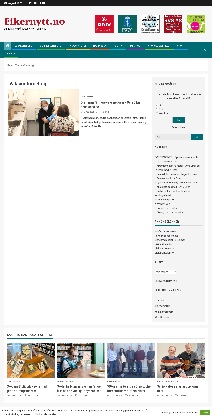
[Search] (205, 50)
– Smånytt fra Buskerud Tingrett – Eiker (176, 174)
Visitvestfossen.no (165, 248)
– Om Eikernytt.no (164, 199)
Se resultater (179, 127)
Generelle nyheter (51, 46)
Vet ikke (163, 113)
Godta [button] (205, 412)
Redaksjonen (103, 112)
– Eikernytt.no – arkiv (166, 208)
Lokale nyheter (24, 46)
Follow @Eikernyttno (166, 280)
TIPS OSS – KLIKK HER (38, 3)
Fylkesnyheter (77, 46)
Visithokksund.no (164, 244)
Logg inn (159, 300)
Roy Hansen (132, 395)
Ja (160, 105)
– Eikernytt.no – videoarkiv (169, 212)
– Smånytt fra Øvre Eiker (168, 178)
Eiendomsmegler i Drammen (170, 239)
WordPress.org (163, 317)
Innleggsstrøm (162, 306)
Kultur (11, 53)
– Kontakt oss (162, 203)
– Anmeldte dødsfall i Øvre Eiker (172, 186)
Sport (181, 46)
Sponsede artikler (159, 46)
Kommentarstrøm (164, 311)
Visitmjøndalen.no (164, 252)
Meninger (135, 46)
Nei (161, 109)
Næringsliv (100, 46)
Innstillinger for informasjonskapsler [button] (179, 412)
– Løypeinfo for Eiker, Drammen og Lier (176, 182)
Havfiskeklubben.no (165, 231)
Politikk (118, 46)
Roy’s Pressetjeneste (166, 235)
